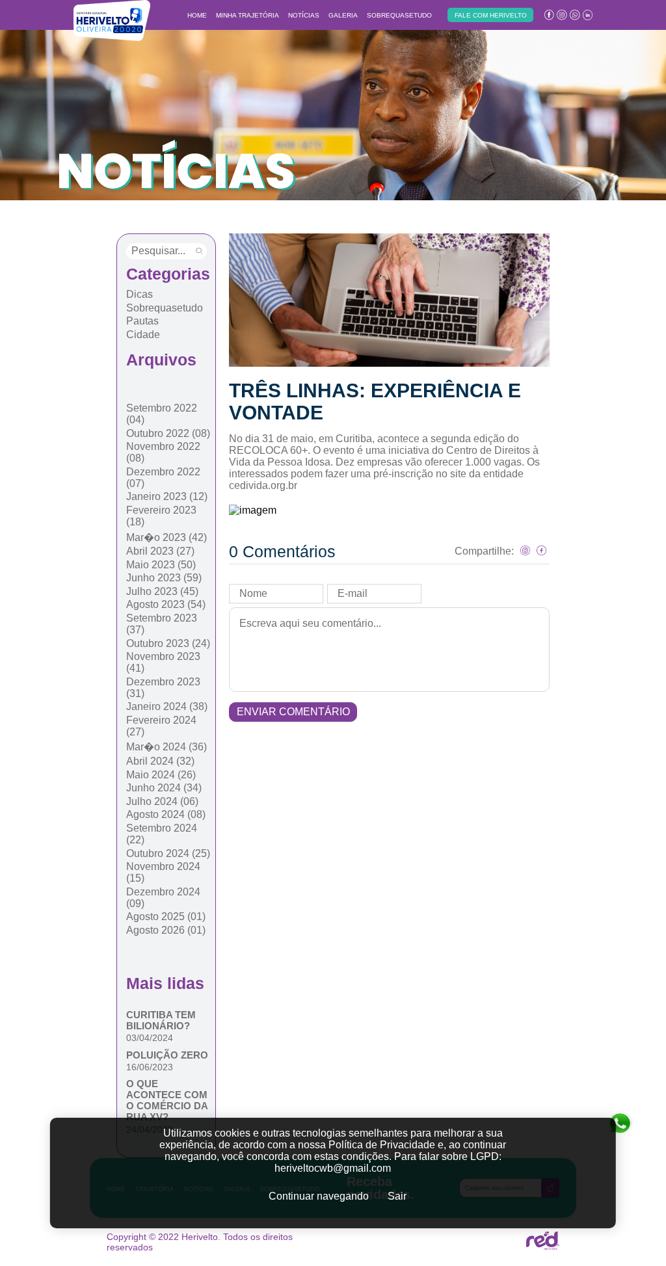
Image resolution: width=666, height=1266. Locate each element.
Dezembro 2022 (163, 477)
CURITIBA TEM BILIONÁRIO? (161, 1020)
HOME (197, 15)
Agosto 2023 (166, 604)
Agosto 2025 (166, 916)
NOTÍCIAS (303, 15)
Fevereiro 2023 (161, 516)
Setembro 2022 (161, 413)
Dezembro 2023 (163, 687)
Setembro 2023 (161, 624)
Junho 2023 (164, 577)
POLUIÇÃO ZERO (167, 1055)
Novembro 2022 (163, 452)
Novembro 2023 (163, 662)
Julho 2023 (162, 591)
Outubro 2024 (168, 853)
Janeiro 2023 (166, 496)
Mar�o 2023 (166, 537)
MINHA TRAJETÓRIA (247, 15)
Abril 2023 (160, 551)
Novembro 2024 (163, 872)
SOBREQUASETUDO (399, 15)
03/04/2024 (149, 1038)
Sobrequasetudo (164, 307)
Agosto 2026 (166, 930)
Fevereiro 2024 (161, 726)
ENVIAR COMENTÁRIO (293, 711)
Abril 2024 (160, 761)
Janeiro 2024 (166, 706)
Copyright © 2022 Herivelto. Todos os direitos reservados (200, 1242)
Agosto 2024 (166, 814)
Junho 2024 (164, 787)
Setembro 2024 (161, 834)
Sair (397, 1196)
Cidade (143, 334)
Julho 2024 (162, 801)
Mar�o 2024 (166, 746)
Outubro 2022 (168, 433)
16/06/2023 (149, 1067)
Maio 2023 (161, 564)
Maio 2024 (161, 774)
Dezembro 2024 (163, 897)
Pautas (142, 320)
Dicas (139, 294)
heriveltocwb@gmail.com (332, 1168)
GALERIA (343, 15)
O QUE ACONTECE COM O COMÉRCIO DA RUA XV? (166, 1100)
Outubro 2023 (168, 643)
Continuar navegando (319, 1196)
